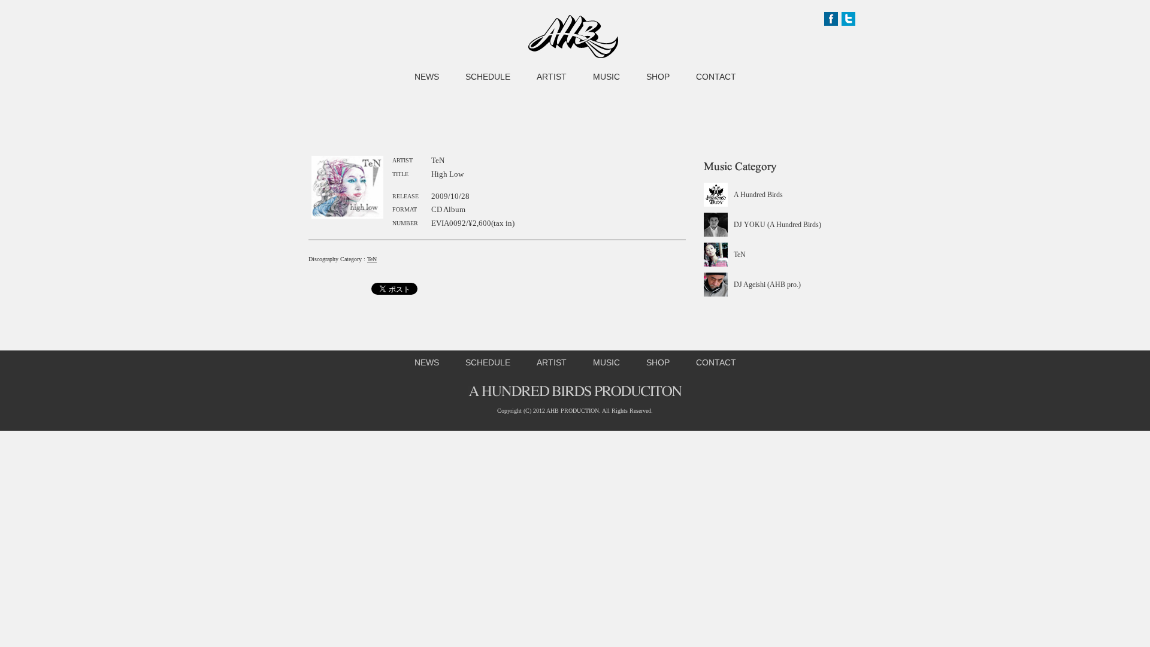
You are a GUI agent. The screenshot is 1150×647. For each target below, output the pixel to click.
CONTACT (716, 76)
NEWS (426, 76)
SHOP (658, 76)
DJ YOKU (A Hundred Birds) (777, 224)
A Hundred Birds (758, 195)
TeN (372, 259)
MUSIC (606, 76)
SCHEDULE (487, 76)
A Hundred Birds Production (573, 36)
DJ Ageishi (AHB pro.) (767, 284)
